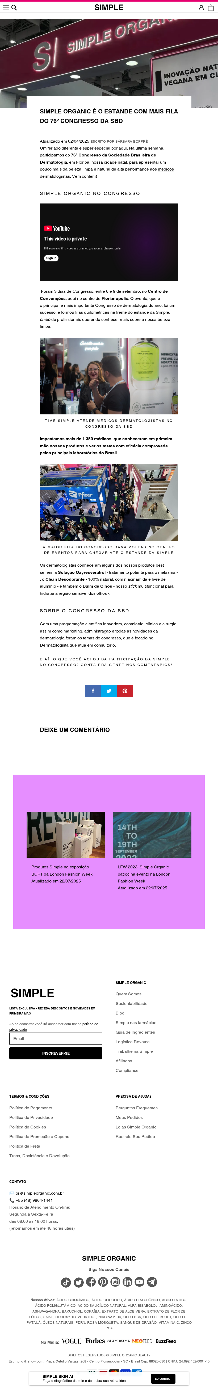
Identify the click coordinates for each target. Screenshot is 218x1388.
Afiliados (124, 1060)
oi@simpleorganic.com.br (40, 1193)
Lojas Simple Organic (136, 1127)
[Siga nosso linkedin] (127, 1282)
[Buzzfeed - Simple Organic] (166, 1342)
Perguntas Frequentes (137, 1107)
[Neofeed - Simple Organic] (142, 1342)
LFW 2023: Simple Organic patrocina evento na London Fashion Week (144, 874)
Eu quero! (163, 1379)
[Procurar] (14, 7)
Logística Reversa (133, 1041)
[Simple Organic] (109, 8)
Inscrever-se (56, 1053)
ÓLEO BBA (132, 1317)
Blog (120, 1013)
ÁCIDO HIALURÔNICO (142, 1300)
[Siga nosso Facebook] (91, 1282)
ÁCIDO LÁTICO (174, 1300)
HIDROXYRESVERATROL (75, 1317)
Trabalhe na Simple (134, 1051)
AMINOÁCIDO (171, 1306)
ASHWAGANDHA (46, 1311)
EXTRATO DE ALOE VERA (123, 1311)
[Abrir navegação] (6, 7)
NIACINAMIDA (109, 1317)
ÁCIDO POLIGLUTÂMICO (55, 1306)
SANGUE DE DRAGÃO (138, 1323)
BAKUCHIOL (72, 1311)
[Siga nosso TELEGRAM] (152, 1283)
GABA (48, 1317)
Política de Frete (24, 1146)
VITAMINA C (169, 1323)
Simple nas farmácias (136, 1022)
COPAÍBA (92, 1311)
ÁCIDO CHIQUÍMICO (72, 1300)
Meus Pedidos (129, 1117)
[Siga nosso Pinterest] (103, 1282)
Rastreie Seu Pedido (135, 1136)
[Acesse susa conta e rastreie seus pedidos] (201, 7)
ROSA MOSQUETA (102, 1323)
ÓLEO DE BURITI (157, 1317)
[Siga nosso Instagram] (115, 1282)
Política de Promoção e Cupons (39, 1136)
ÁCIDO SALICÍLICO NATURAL (102, 1306)
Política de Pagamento (30, 1107)
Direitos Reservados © (109, 1355)
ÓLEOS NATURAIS (58, 1323)
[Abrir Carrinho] (210, 7)
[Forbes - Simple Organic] (95, 1342)
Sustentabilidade (132, 1003)
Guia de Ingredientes (135, 1032)
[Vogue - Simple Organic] (71, 1342)
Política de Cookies (27, 1127)
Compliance (127, 1070)
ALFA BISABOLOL (142, 1306)
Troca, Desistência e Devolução (39, 1155)
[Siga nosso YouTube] (139, 1282)
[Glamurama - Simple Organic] (118, 1342)
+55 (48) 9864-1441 (34, 1200)
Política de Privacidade (31, 1117)
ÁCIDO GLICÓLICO (106, 1300)
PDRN (80, 1323)
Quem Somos (128, 993)
